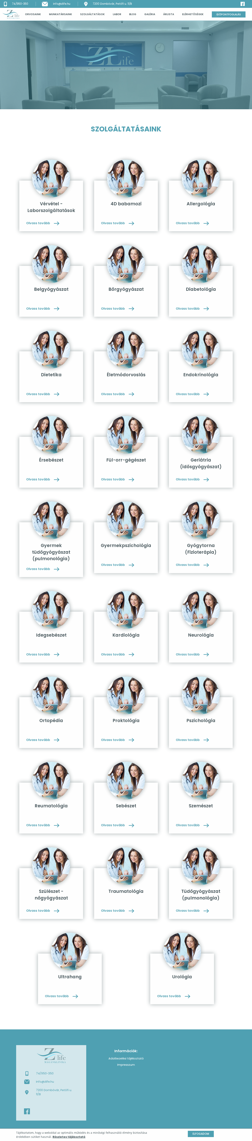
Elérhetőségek (193, 14)
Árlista (168, 14)
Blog (132, 14)
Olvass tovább (38, 223)
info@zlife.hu (45, 1082)
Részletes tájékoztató (69, 1137)
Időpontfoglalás (229, 14)
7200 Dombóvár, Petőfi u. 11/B (54, 1092)
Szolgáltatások (92, 14)
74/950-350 (45, 1073)
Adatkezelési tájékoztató (126, 1058)
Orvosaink (33, 14)
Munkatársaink (60, 14)
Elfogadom (201, 1134)
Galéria (149, 14)
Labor (117, 14)
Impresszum (126, 1065)
